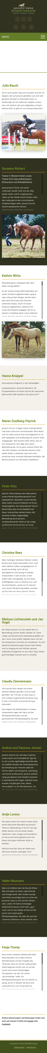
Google (30, 1021)
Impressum (31, 1047)
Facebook (6, 1024)
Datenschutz (19, 1047)
